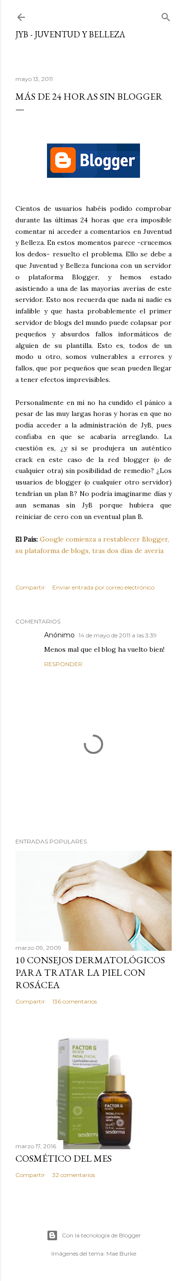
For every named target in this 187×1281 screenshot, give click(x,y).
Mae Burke (121, 1253)
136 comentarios (74, 1001)
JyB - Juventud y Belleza (70, 34)
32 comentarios (73, 1174)
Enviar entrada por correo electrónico (103, 587)
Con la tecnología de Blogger (101, 1235)
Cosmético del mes (63, 1158)
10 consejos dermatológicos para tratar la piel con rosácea (90, 972)
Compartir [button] (30, 587)
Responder (63, 664)
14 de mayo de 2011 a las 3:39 (118, 635)
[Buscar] (166, 15)
